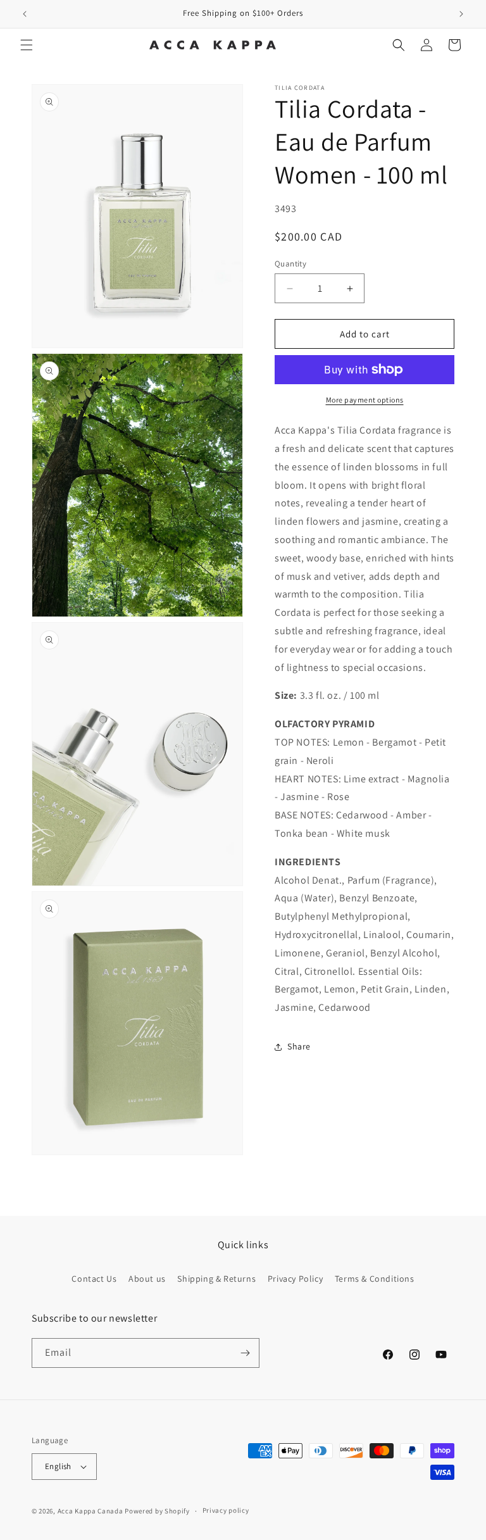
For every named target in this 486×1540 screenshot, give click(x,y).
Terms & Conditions (374, 1278)
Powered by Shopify (157, 1510)
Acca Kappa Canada (90, 1510)
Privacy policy (225, 1510)
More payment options (365, 399)
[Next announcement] (461, 14)
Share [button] (299, 1046)
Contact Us (94, 1278)
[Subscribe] (245, 1353)
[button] (26, 45)
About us (147, 1278)
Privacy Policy (295, 1278)
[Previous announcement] (25, 14)
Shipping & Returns (216, 1278)
